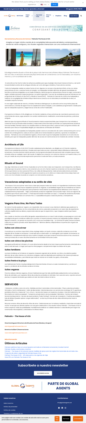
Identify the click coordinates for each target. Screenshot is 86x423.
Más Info (57, 419)
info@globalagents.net (64, 402)
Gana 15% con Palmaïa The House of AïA (18, 357)
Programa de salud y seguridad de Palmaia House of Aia (23, 353)
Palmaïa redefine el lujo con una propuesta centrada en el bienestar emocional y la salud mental (37, 347)
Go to (54, 5)
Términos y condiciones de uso (13, 413)
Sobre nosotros (8, 403)
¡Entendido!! (78, 419)
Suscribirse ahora (43, 373)
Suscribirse (74, 16)
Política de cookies (9, 410)
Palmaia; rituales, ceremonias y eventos (18, 349)
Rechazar (66, 419)
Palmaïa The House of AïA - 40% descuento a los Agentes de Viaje (26, 355)
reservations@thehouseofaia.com (16, 333)
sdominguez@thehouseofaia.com (16, 326)
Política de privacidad (10, 407)
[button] (45, 4)
